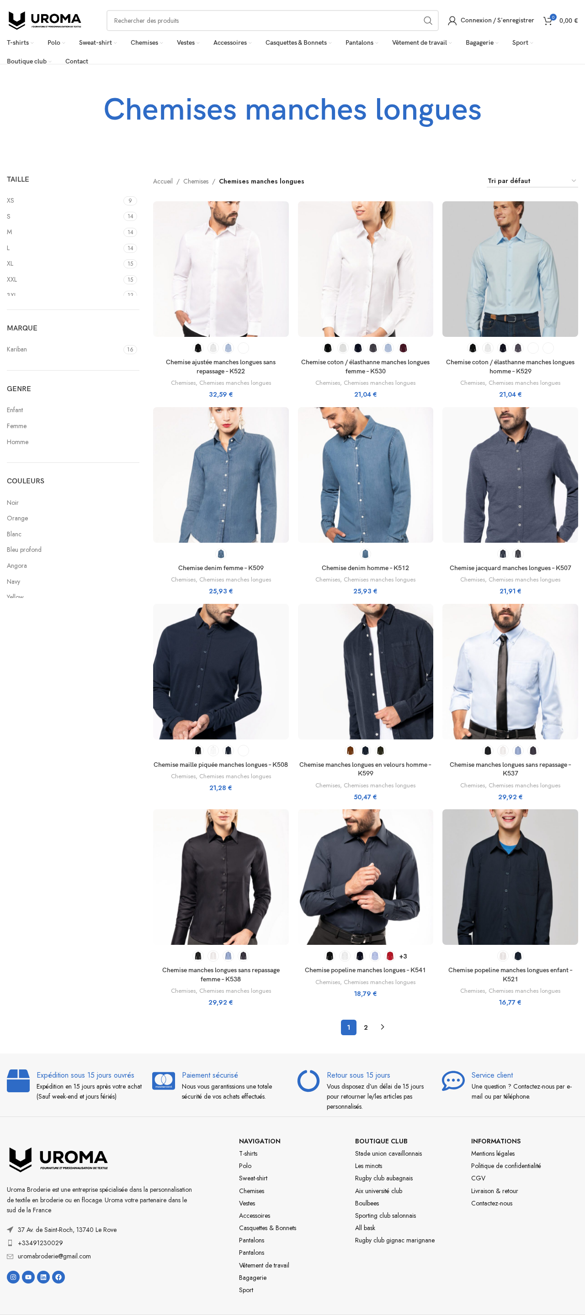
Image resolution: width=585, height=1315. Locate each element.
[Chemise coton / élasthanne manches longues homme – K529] (510, 269)
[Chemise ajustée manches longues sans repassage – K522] (221, 269)
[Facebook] (58, 1277)
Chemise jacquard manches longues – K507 (510, 568)
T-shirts (248, 1153)
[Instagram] (13, 1277)
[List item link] (101, 1243)
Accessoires (254, 1215)
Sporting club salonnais (385, 1215)
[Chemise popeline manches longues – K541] (366, 877)
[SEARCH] (428, 20)
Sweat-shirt (253, 1178)
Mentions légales (493, 1153)
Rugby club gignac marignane (395, 1240)
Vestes (247, 1203)
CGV (478, 1178)
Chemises (195, 181)
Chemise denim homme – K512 (365, 568)
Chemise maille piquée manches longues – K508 (221, 765)
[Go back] (91, 110)
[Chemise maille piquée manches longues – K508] (221, 671)
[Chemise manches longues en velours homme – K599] (366, 671)
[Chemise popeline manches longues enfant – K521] (510, 877)
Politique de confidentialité (506, 1165)
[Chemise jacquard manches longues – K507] (510, 475)
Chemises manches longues (235, 383)
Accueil (163, 181)
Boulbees (367, 1203)
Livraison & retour (494, 1190)
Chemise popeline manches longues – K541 (365, 970)
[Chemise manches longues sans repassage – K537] (510, 671)
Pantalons (251, 1240)
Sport (246, 1289)
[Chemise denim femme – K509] (221, 475)
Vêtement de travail (264, 1265)
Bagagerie (252, 1277)
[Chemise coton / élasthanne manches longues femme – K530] (366, 269)
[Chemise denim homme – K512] (366, 475)
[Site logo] (45, 19)
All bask (365, 1227)
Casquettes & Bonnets (267, 1227)
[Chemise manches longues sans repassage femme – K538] (221, 877)
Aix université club (378, 1190)
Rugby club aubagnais (384, 1178)
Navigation (260, 1141)
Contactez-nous (491, 1203)
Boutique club (381, 1141)
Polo (245, 1165)
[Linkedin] (43, 1277)
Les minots (368, 1165)
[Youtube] (28, 1277)
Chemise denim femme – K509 (221, 568)
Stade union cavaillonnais (388, 1153)
